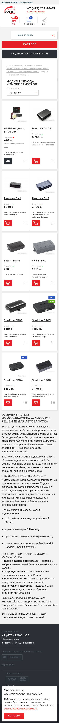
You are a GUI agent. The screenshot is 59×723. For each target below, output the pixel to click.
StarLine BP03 (41, 320)
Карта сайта (8, 665)
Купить (36, 161)
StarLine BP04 (13, 380)
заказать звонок (36, 12)
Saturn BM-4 (12, 261)
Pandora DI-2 (12, 198)
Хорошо (14, 716)
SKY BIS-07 (39, 261)
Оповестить (8, 161)
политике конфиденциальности (20, 708)
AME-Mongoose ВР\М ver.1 (14, 130)
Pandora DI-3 (40, 198)
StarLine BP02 (13, 320)
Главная (9, 65)
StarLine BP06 (41, 380)
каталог (29, 44)
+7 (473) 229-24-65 (41, 8)
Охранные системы (32, 65)
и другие (10, 685)
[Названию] (22, 95)
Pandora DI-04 (41, 129)
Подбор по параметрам (29, 54)
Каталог (18, 65)
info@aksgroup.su (11, 639)
